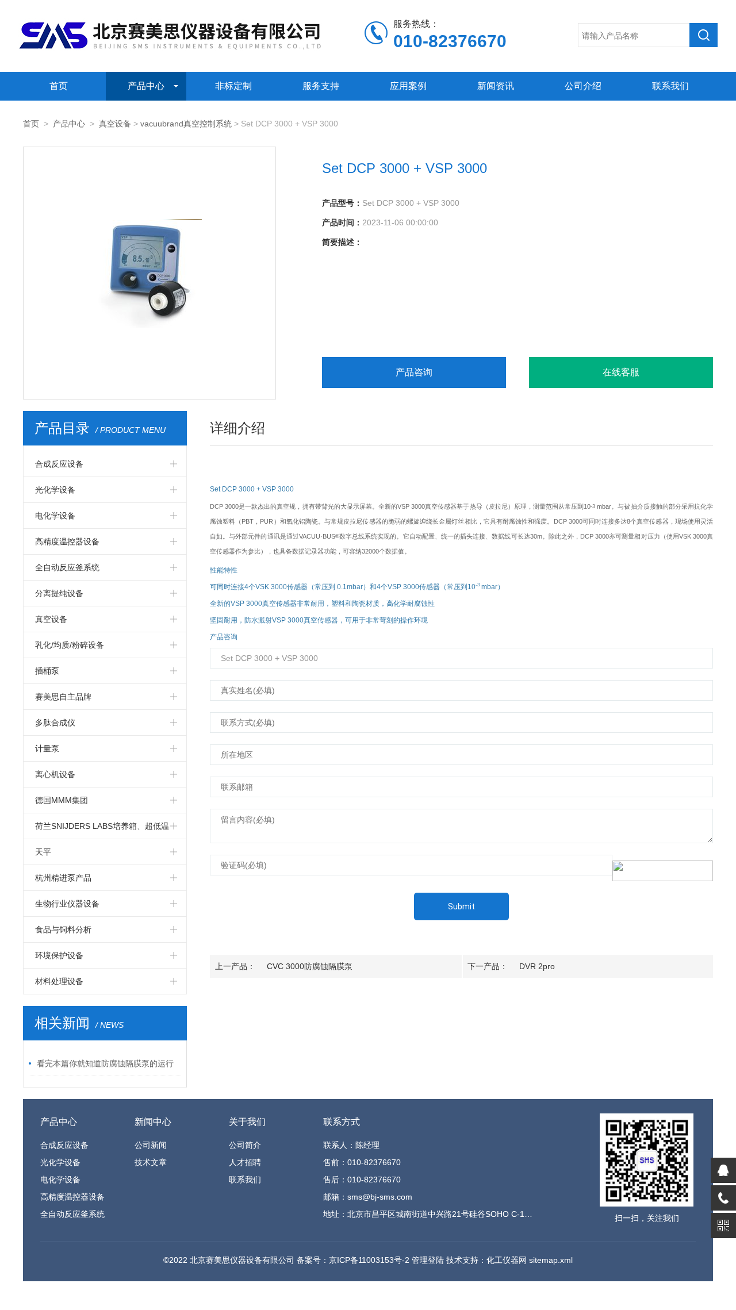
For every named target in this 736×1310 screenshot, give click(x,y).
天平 (43, 851)
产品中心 (146, 86)
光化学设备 (55, 489)
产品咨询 (414, 372)
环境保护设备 (59, 955)
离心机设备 (55, 774)
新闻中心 (153, 1122)
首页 (58, 86)
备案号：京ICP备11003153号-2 (353, 1260)
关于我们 (247, 1122)
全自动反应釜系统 (67, 567)
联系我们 (670, 86)
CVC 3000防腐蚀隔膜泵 (309, 966)
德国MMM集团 (61, 800)
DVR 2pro (537, 966)
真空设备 (115, 123)
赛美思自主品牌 (63, 696)
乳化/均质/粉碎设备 (69, 645)
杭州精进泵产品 (63, 877)
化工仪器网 (506, 1260)
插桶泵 (47, 670)
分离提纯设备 (59, 593)
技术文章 (151, 1162)
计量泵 (47, 748)
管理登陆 (428, 1260)
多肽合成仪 (55, 722)
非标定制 (233, 86)
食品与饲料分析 (63, 929)
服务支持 (320, 86)
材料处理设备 (59, 981)
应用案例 (408, 86)
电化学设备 (55, 515)
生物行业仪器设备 (67, 903)
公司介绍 (583, 86)
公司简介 (245, 1145)
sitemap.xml (551, 1260)
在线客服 (621, 372)
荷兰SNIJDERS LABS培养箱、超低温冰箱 (102, 830)
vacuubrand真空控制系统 (186, 123)
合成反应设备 (59, 463)
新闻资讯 (495, 86)
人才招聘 (245, 1162)
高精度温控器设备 (67, 541)
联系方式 (341, 1122)
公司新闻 (151, 1145)
